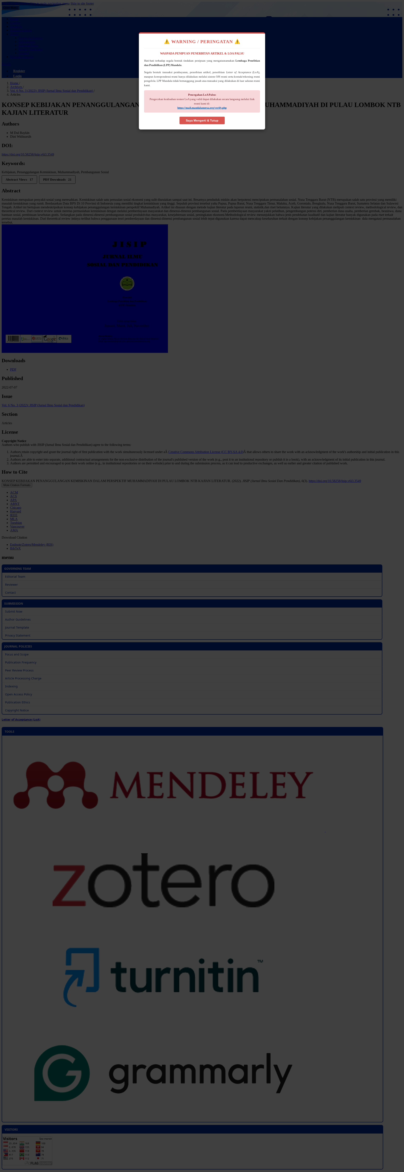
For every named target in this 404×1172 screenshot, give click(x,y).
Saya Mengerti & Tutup (202, 120)
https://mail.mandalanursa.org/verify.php (202, 107)
